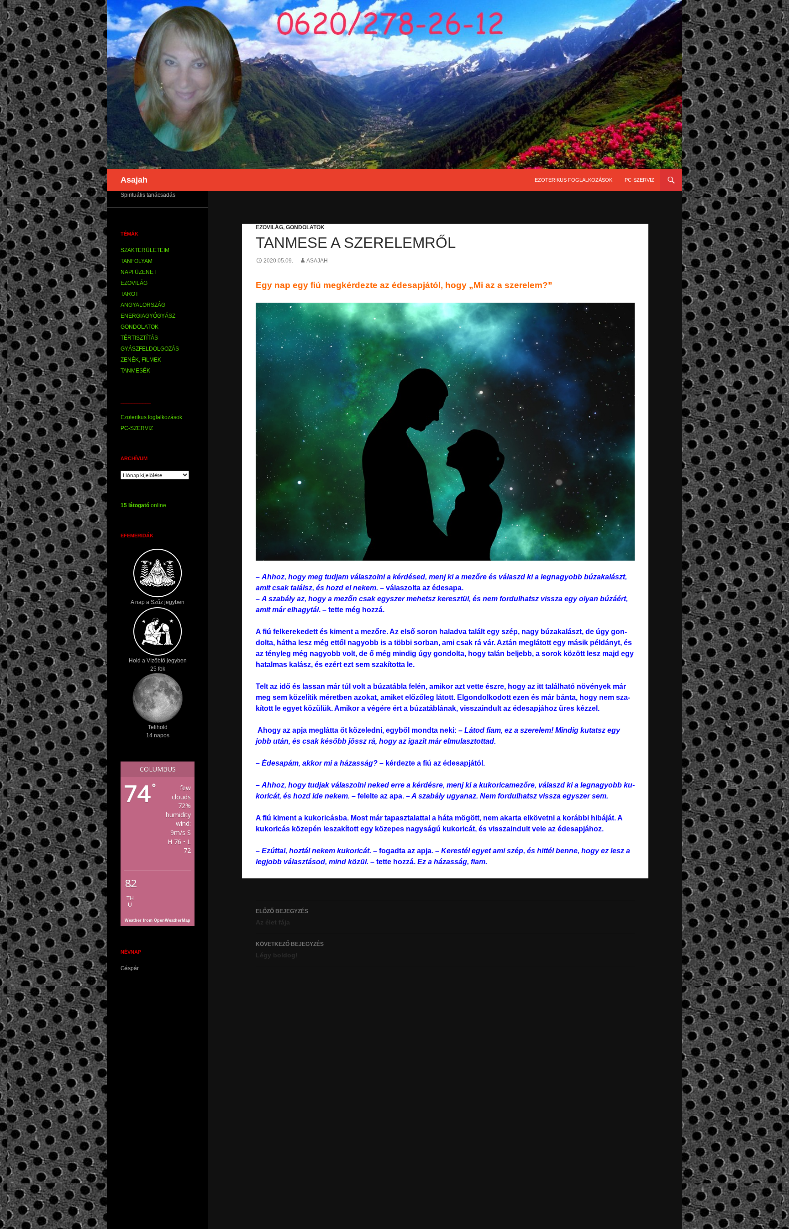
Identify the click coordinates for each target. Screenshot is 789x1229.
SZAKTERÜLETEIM (145, 250)
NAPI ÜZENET (139, 272)
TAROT (129, 294)
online (143, 505)
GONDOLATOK (305, 227)
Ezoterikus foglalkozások (573, 180)
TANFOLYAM (137, 261)
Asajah (134, 179)
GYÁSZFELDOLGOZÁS (150, 349)
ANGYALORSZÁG (143, 305)
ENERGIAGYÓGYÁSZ (148, 316)
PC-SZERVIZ (639, 180)
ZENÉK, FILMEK (141, 360)
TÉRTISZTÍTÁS (139, 338)
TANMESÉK (135, 371)
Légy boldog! (290, 950)
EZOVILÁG (269, 227)
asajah (317, 260)
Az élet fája (282, 917)
